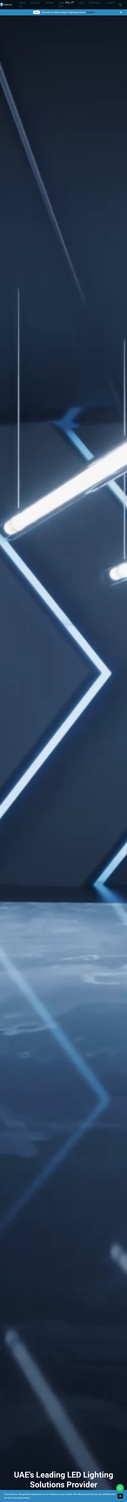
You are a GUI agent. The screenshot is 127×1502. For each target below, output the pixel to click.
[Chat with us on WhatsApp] (120, 1488)
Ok (120, 1496)
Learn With (62, 4)
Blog (81, 2)
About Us (23, 4)
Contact (110, 2)
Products (35, 2)
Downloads (95, 2)
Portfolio (49, 2)
